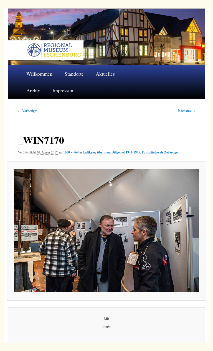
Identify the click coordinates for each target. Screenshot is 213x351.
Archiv (33, 90)
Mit (106, 318)
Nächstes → (186, 110)
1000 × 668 (70, 152)
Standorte (74, 73)
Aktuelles (105, 73)
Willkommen (39, 73)
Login (106, 326)
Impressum (63, 90)
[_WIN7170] (106, 230)
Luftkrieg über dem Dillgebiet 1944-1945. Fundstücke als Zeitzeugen (131, 152)
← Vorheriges (27, 110)
